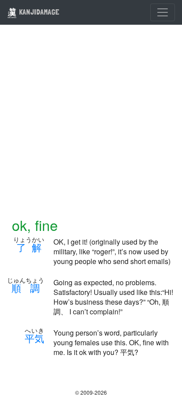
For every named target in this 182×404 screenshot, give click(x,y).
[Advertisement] (91, 126)
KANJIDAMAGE (38, 11)
